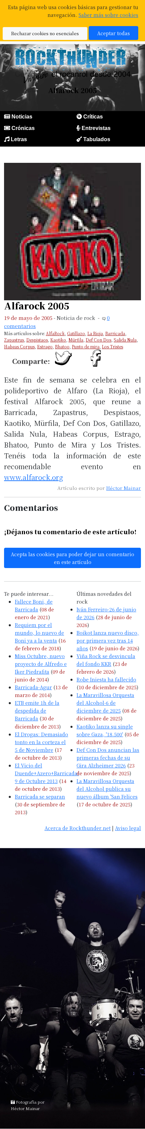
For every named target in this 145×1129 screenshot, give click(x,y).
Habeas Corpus (19, 346)
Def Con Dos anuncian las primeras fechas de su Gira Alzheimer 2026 (108, 757)
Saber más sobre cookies (108, 14)
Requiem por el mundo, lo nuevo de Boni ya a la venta (39, 632)
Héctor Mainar (123, 487)
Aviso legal (128, 827)
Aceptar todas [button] (113, 33)
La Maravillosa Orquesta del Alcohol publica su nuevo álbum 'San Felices (107, 788)
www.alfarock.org (33, 477)
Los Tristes (112, 346)
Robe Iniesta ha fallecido (106, 679)
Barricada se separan (40, 796)
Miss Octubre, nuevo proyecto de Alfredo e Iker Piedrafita (41, 663)
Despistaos (37, 340)
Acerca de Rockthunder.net (78, 827)
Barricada (115, 333)
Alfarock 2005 (36, 305)
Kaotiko (58, 340)
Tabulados (96, 139)
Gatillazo (76, 333)
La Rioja (95, 333)
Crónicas (23, 128)
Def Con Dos (98, 340)
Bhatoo (62, 346)
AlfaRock (55, 333)
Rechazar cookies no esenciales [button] (45, 33)
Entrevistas (96, 128)
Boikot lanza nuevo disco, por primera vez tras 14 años (108, 640)
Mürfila (75, 340)
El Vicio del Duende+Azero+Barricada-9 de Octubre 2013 (47, 773)
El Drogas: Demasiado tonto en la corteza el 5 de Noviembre (41, 742)
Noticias (21, 117)
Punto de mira (85, 346)
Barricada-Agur (33, 687)
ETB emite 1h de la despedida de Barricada (37, 710)
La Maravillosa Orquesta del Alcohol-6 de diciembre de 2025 (105, 702)
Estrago (45, 346)
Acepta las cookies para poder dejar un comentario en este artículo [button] (72, 557)
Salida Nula (125, 340)
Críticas (93, 117)
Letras (19, 139)
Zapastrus (14, 340)
